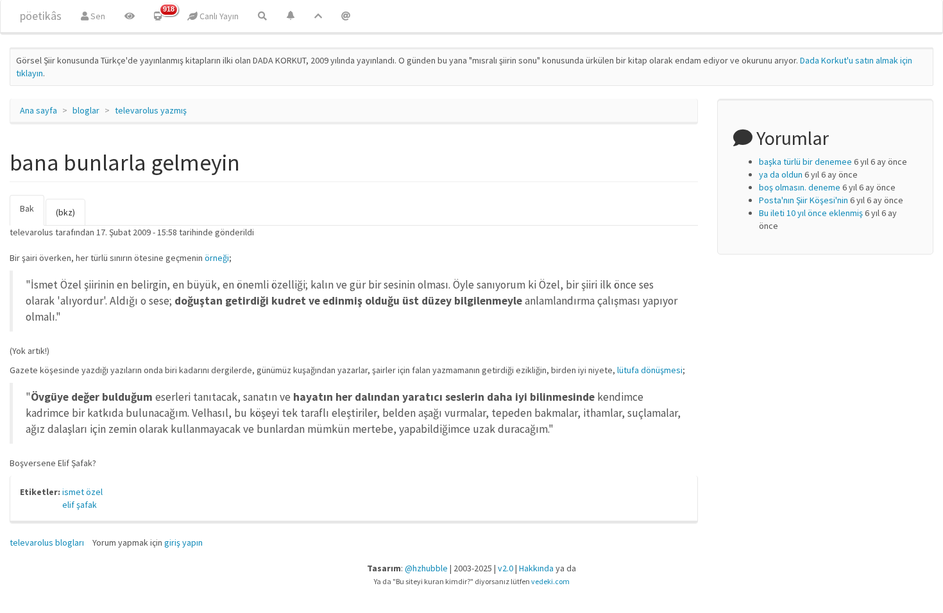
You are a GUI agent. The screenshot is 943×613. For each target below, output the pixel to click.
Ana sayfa (38, 110)
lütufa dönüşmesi (650, 370)
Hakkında (536, 568)
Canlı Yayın (218, 16)
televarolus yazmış (151, 110)
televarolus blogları (47, 542)
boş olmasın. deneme (799, 187)
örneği (217, 258)
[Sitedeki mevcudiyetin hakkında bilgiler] (346, 16)
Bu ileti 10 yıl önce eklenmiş (811, 213)
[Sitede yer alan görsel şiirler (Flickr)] (129, 16)
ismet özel (82, 492)
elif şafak (79, 504)
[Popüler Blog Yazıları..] (318, 16)
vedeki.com (550, 581)
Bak (32, 214)
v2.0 (505, 568)
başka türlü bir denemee (805, 161)
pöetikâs (41, 15)
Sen (97, 16)
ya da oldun (781, 174)
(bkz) (65, 212)
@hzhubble (426, 568)
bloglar (85, 110)
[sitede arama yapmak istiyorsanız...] (262, 16)
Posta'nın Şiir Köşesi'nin (803, 200)
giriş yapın (183, 542)
